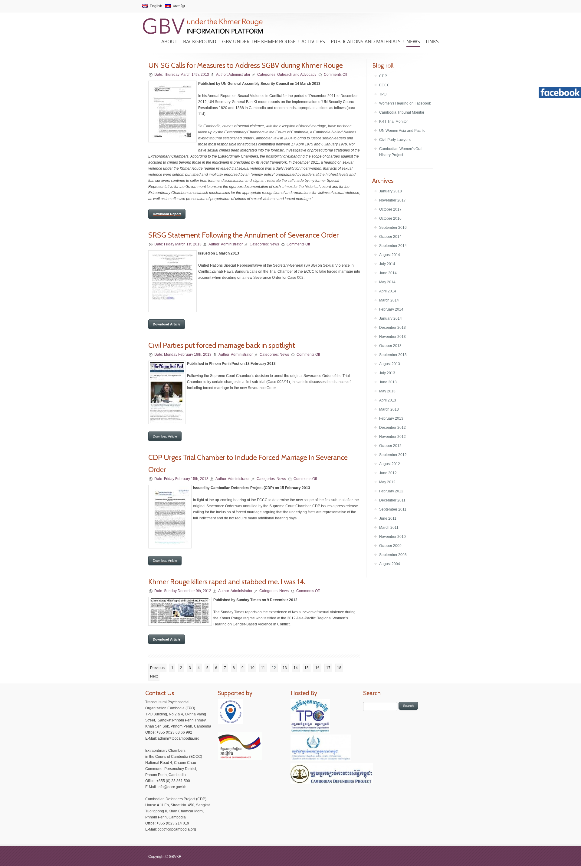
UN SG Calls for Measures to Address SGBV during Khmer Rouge (245, 65)
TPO (382, 94)
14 (296, 668)
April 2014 (387, 291)
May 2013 (387, 391)
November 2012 (392, 437)
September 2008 (393, 555)
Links (432, 41)
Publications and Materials (366, 41)
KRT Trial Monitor (393, 121)
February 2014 (391, 309)
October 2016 (390, 218)
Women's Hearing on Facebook (405, 103)
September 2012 (393, 455)
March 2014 (389, 300)
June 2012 (388, 473)
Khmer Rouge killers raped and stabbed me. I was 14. (226, 581)
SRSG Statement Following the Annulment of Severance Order (243, 235)
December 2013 (392, 327)
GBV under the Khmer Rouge (259, 41)
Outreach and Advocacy (296, 74)
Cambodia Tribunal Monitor (401, 112)
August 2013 (389, 364)
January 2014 (390, 318)
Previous (157, 668)
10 (252, 668)
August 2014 (389, 255)
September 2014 (393, 246)
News (413, 41)
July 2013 (387, 373)
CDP (383, 76)
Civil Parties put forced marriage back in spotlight (221, 345)
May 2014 (387, 282)
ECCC (384, 85)
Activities (313, 41)
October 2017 (390, 209)
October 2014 (390, 237)
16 (317, 668)
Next (154, 676)
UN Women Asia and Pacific (402, 130)
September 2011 (392, 509)
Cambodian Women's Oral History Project (400, 152)
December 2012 (392, 427)
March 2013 (389, 409)
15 (306, 668)
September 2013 (393, 355)
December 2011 (392, 500)
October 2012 (390, 446)
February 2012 (391, 491)
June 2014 (388, 273)
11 (263, 668)
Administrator (239, 74)
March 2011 (389, 527)
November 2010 (392, 537)
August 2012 (389, 464)
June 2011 (387, 518)
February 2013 (391, 418)
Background (199, 41)
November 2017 (392, 200)
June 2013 (388, 382)
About (169, 41)
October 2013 (390, 346)
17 (328, 668)
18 (339, 668)
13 (285, 668)
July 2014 (387, 264)
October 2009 (390, 546)
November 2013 (392, 337)
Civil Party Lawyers (395, 140)
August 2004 (389, 564)
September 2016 (393, 227)
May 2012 (387, 482)
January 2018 (390, 191)
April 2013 (387, 400)
